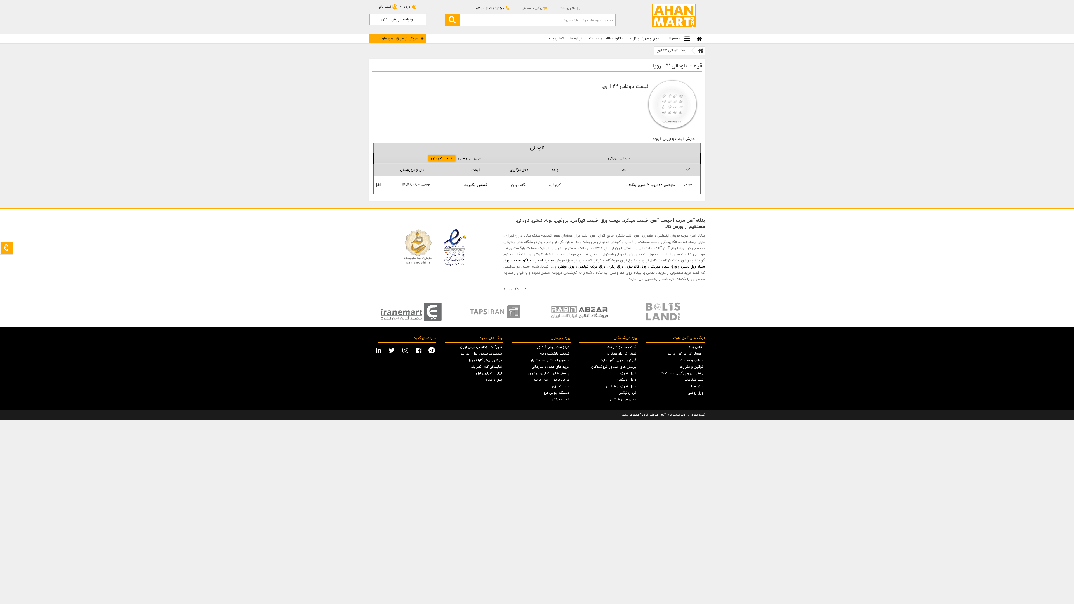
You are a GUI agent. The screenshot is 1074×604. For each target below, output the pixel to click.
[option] (411, 311)
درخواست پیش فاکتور (397, 19)
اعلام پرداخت (568, 8)
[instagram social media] (405, 350)
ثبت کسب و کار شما (621, 347)
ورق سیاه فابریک (663, 266)
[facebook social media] (419, 350)
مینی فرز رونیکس (623, 399)
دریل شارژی (627, 373)
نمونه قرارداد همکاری (621, 353)
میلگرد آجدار (544, 260)
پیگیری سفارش (532, 8)
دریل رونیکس (626, 380)
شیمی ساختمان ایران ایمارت (481, 353)
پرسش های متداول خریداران (548, 373)
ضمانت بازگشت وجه (554, 353)
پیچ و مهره (494, 380)
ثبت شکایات (694, 380)
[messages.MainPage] (701, 50)
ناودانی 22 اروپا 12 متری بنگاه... (650, 185)
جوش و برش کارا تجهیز (485, 360)
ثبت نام (385, 6)
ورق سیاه (696, 386)
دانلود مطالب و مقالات (606, 38)
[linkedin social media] (379, 350)
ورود (407, 6)
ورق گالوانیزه (637, 266)
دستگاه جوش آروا (556, 393)
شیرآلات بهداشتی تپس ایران (481, 347)
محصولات (674, 38)
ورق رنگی (616, 266)
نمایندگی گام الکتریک (486, 367)
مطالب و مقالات (691, 360)
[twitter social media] (392, 350)
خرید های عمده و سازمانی (550, 367)
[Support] (6, 248)
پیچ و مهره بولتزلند (644, 38)
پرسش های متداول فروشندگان (613, 367)
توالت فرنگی (560, 399)
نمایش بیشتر (513, 288)
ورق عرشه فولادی (591, 266)
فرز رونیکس (627, 393)
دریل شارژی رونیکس (621, 386)
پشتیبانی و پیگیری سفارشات (682, 373)
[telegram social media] (432, 350)
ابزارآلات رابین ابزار (488, 373)
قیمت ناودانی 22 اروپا (672, 50)
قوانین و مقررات (691, 367)
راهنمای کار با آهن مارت (685, 353)
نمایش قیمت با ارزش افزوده (674, 138)
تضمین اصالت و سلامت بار (550, 360)
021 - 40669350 (490, 8)
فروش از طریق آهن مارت (398, 38)
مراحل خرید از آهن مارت (551, 380)
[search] (452, 20)
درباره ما (576, 38)
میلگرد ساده (522, 260)
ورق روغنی (566, 266)
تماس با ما (556, 38)
